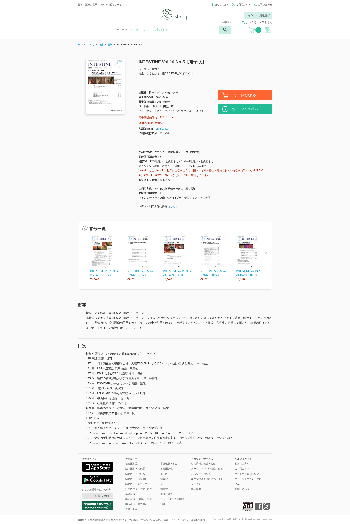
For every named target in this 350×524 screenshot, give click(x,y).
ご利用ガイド (243, 4)
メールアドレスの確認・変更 (207, 468)
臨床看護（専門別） (136, 504)
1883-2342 (161, 128)
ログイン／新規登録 (258, 15)
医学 (110, 44)
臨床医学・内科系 (135, 468)
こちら (174, 206)
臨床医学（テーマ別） (137, 483)
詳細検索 (225, 22)
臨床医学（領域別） (136, 478)
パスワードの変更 (201, 473)
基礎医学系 (131, 463)
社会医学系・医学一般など (140, 489)
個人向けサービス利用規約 (124, 519)
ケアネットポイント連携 (248, 478)
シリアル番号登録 (97, 495)
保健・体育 (166, 494)
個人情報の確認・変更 (203, 463)
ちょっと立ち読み (245, 109)
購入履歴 (196, 489)
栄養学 (164, 478)
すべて (90, 44)
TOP (80, 44)
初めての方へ (221, 4)
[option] (108, 258)
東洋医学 (165, 473)
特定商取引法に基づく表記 (154, 519)
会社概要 (82, 519)
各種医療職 (166, 468)
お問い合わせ (265, 4)
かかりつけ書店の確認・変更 (207, 478)
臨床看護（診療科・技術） (140, 499)
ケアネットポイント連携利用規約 (188, 519)
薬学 (162, 483)
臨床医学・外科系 (135, 473)
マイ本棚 (196, 483)
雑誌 (100, 44)
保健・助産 (131, 509)
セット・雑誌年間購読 (172, 499)
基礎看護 (130, 494)
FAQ (237, 483)
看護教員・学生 (168, 463)
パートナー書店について (248, 473)
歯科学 (164, 489)
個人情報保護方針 (99, 519)
